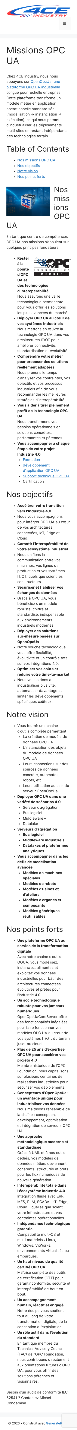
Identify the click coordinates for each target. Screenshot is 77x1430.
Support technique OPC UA (46, 476)
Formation (31, 460)
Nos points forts (31, 176)
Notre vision (27, 171)
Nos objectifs (28, 166)
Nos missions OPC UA (36, 160)
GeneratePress (57, 1423)
